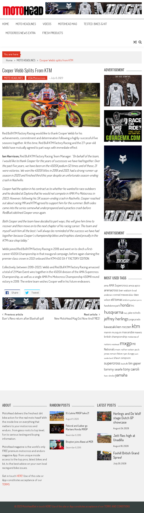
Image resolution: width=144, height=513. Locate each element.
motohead (115, 344)
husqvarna (113, 312)
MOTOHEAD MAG (67, 24)
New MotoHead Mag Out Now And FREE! (77, 318)
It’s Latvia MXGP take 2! (77, 413)
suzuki (124, 363)
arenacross (111, 290)
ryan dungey (128, 353)
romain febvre (116, 353)
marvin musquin (112, 332)
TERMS (6, 484)
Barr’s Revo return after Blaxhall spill (23, 318)
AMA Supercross (118, 285)
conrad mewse (120, 294)
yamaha (121, 374)
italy (126, 313)
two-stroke (109, 375)
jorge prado (134, 319)
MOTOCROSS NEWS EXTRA (21, 33)
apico (137, 285)
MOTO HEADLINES (26, 24)
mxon (117, 349)
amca (131, 285)
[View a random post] (135, 42)
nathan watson (127, 349)
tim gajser (135, 363)
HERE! (20, 476)
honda (125, 305)
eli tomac (116, 299)
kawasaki (110, 326)
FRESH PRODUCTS (52, 33)
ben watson (125, 290)
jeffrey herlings (116, 318)
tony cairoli (131, 368)
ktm (136, 326)
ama (106, 285)
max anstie (128, 332)
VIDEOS (47, 24)
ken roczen (123, 326)
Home (5, 24)
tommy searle (113, 369)
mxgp (126, 342)
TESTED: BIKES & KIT (95, 24)
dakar (130, 294)
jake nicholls (134, 312)
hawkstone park (112, 305)
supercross (112, 362)
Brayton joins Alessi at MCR (79, 441)
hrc (132, 305)
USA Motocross (36, 78)
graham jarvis (136, 300)
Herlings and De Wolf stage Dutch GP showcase (127, 417)
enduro (126, 299)
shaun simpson (122, 358)
